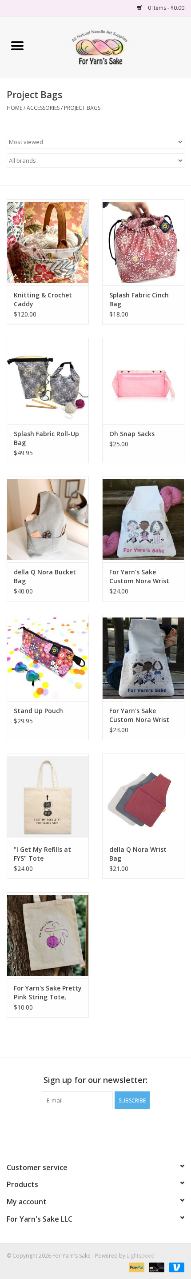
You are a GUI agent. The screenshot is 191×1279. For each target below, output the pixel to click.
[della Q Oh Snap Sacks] (143, 381)
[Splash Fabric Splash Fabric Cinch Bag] (143, 242)
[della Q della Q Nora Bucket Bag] (48, 520)
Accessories (43, 108)
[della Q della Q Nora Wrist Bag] (143, 797)
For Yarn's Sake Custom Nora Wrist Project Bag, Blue (139, 715)
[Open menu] (17, 45)
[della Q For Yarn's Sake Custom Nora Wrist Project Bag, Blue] (143, 658)
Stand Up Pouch (38, 710)
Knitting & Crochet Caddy (43, 299)
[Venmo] (175, 1267)
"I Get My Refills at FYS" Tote (42, 853)
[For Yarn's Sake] (113, 46)
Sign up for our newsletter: (95, 1080)
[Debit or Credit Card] (156, 1267)
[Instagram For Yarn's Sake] (111, 1127)
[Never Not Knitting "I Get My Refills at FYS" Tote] (48, 797)
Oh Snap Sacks (132, 433)
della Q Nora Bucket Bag (45, 576)
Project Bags (82, 108)
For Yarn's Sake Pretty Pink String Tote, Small (48, 993)
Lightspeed (141, 1255)
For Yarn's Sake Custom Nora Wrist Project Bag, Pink (139, 576)
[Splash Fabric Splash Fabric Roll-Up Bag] (48, 381)
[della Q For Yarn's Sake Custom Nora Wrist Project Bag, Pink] (143, 520)
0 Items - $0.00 (165, 8)
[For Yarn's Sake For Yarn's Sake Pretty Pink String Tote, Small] (48, 935)
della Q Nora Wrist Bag (138, 853)
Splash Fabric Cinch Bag (139, 299)
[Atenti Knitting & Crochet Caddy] (48, 242)
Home (14, 108)
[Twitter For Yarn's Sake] (95, 1127)
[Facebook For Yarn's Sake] (79, 1127)
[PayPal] (136, 1267)
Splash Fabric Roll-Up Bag (46, 438)
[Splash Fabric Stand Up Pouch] (48, 658)
